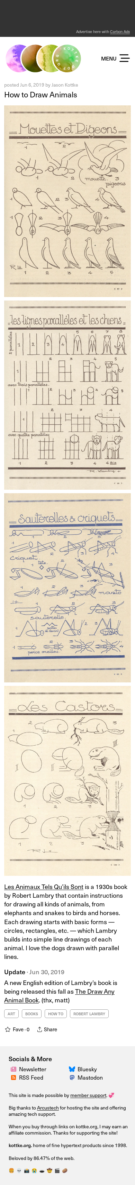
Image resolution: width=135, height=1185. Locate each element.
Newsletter (32, 1069)
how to (55, 1013)
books (31, 1013)
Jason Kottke (65, 84)
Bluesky (87, 1069)
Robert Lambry (89, 1013)
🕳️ (42, 1170)
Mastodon (90, 1077)
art (11, 1013)
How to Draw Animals (40, 94)
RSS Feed (31, 1077)
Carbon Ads (120, 31)
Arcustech (48, 1107)
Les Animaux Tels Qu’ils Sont (43, 886)
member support (88, 1095)
